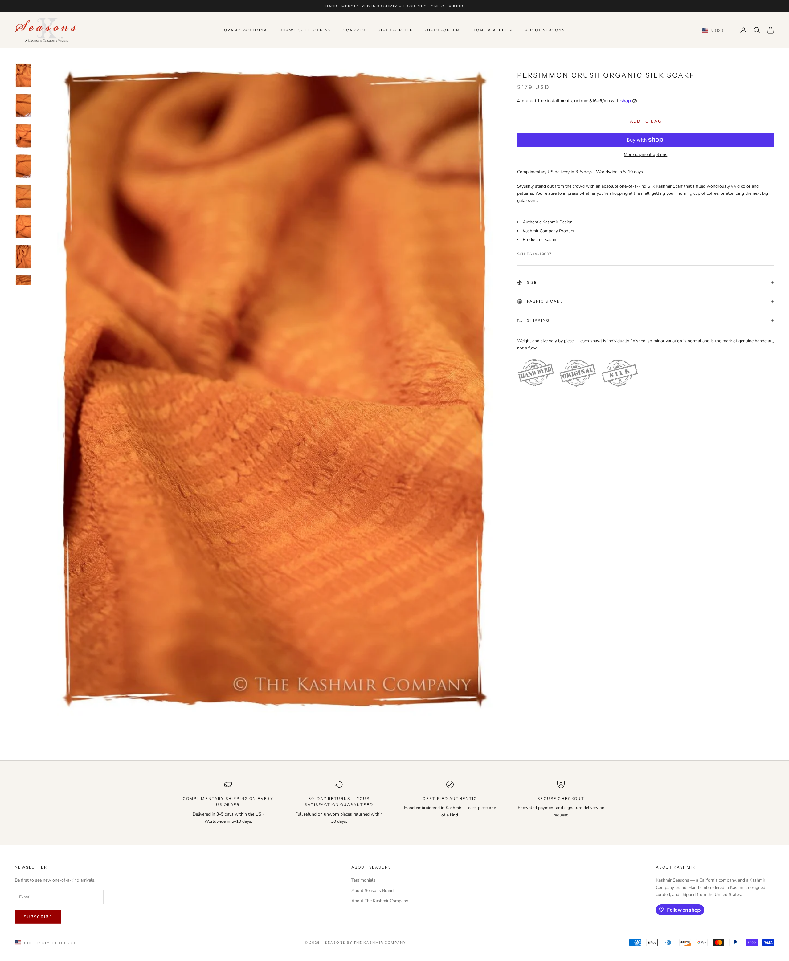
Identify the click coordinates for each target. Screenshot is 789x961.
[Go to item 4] (23, 166)
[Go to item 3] (23, 136)
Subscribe (38, 917)
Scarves (354, 30)
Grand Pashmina (245, 30)
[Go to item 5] (23, 196)
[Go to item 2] (23, 105)
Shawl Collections (305, 30)
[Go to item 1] (23, 75)
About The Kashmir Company (379, 901)
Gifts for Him (442, 30)
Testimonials (363, 880)
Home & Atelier (492, 30)
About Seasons (545, 30)
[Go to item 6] (23, 226)
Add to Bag (645, 121)
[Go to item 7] (23, 256)
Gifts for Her (395, 30)
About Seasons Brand (372, 891)
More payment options (645, 154)
